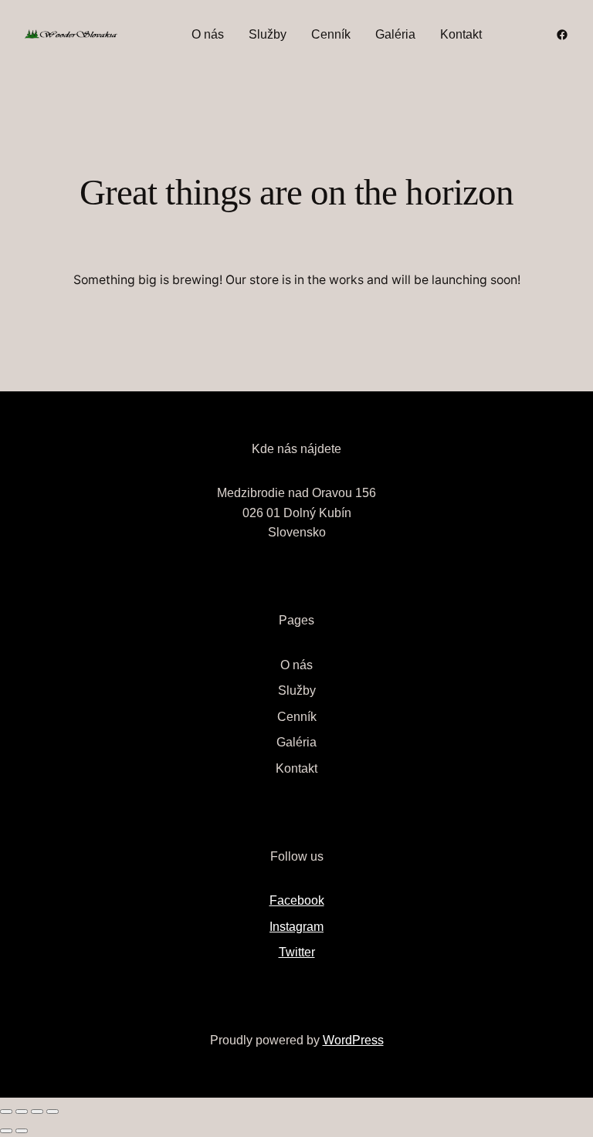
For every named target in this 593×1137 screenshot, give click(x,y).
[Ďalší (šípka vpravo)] (21, 1131)
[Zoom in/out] (6, 1111)
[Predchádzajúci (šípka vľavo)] (6, 1131)
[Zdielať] (37, 1111)
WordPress (353, 1040)
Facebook (296, 900)
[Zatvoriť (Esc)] (52, 1111)
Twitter (297, 952)
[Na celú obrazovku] (21, 1111)
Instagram (296, 926)
